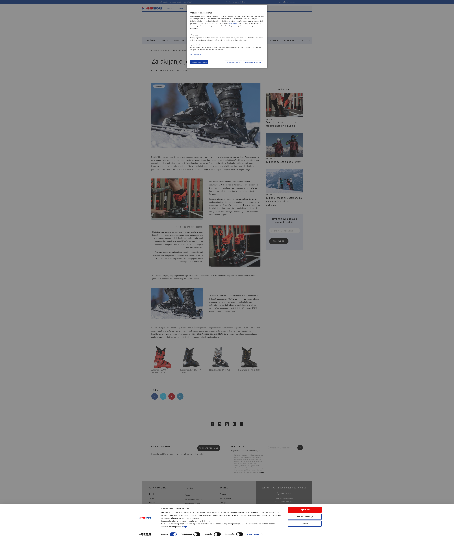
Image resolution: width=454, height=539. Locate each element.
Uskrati (305, 524)
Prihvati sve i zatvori (199, 62)
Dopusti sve (305, 510)
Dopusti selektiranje (305, 517)
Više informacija (196, 54)
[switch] (196, 534)
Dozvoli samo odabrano (253, 62)
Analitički (196, 35)
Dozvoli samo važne (233, 62)
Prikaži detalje (253, 534)
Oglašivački (197, 45)
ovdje (184, 527)
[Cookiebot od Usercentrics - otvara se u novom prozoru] (145, 534)
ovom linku (233, 23)
